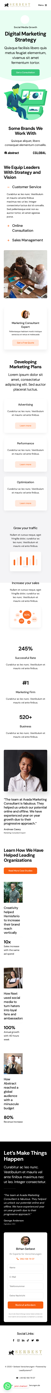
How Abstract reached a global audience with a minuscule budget (11, 1093)
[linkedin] (23, 1340)
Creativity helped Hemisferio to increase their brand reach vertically (12, 920)
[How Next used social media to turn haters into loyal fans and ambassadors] (13, 978)
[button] (25, 187)
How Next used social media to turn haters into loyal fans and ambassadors (13, 1005)
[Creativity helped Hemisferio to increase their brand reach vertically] (13, 892)
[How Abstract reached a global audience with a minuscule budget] (13, 1063)
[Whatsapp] (7, 1386)
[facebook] (13, 1340)
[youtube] (37, 1340)
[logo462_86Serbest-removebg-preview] (17, 3)
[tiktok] (28, 1340)
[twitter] (32, 1340)
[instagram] (18, 1340)
